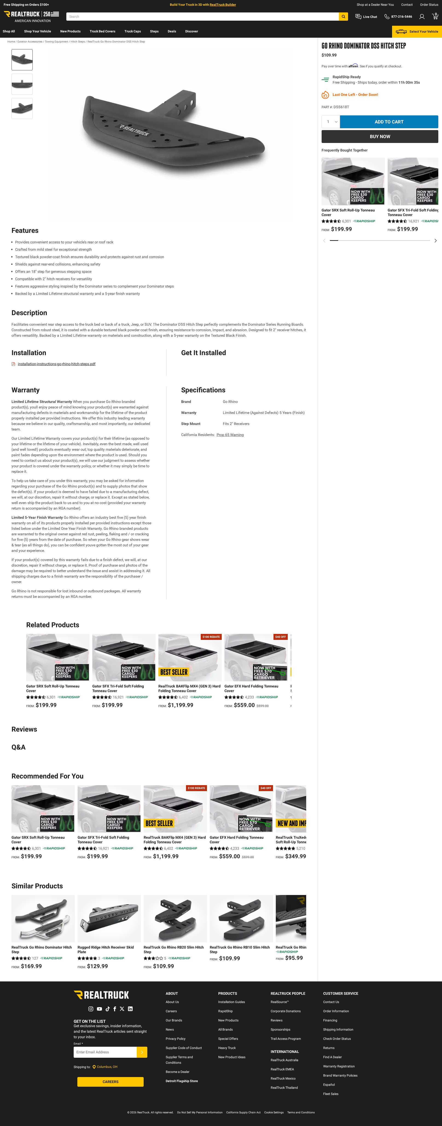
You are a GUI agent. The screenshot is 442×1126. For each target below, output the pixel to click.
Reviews (276, 1020)
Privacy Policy (176, 1038)
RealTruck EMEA (282, 1069)
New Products (70, 31)
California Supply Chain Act (243, 1112)
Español (329, 1084)
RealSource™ (280, 1002)
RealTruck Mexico (283, 1078)
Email (78, 1043)
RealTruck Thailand (284, 1087)
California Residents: (212, 435)
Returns (328, 1048)
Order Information (336, 1011)
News (170, 1029)
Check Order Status (337, 1038)
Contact (407, 4)
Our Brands (174, 1020)
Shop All (9, 31)
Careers (171, 1011)
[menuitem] (9, 32)
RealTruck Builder (223, 4)
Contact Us (331, 1002)
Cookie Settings (274, 1112)
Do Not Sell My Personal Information (200, 1112)
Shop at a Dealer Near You (375, 4)
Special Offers (228, 1038)
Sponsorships (280, 1029)
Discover (191, 31)
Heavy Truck (227, 1048)
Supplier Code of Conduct (184, 1048)
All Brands (225, 1029)
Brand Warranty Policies (340, 1075)
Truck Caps (133, 31)
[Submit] (142, 1052)
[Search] (343, 16)
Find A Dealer (332, 1057)
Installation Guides (231, 1002)
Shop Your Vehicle (37, 31)
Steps (154, 31)
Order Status (429, 4)
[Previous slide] (324, 240)
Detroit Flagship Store (182, 1081)
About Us (172, 1002)
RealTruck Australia (284, 1060)
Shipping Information (338, 1029)
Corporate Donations (286, 1011)
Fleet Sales (330, 1094)
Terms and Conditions (301, 1112)
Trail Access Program (286, 1038)
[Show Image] (22, 59)
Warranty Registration (339, 1066)
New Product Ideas (231, 1057)
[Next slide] (435, 240)
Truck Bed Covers (102, 31)
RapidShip (225, 1011)
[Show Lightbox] (170, 135)
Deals (172, 31)
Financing (330, 1020)
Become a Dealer (177, 1072)
